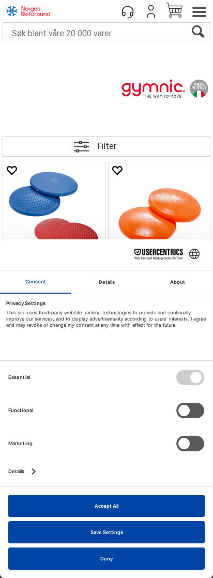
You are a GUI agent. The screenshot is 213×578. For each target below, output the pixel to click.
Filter (106, 146)
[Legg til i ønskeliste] (11, 170)
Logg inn (151, 11)
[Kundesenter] (127, 11)
